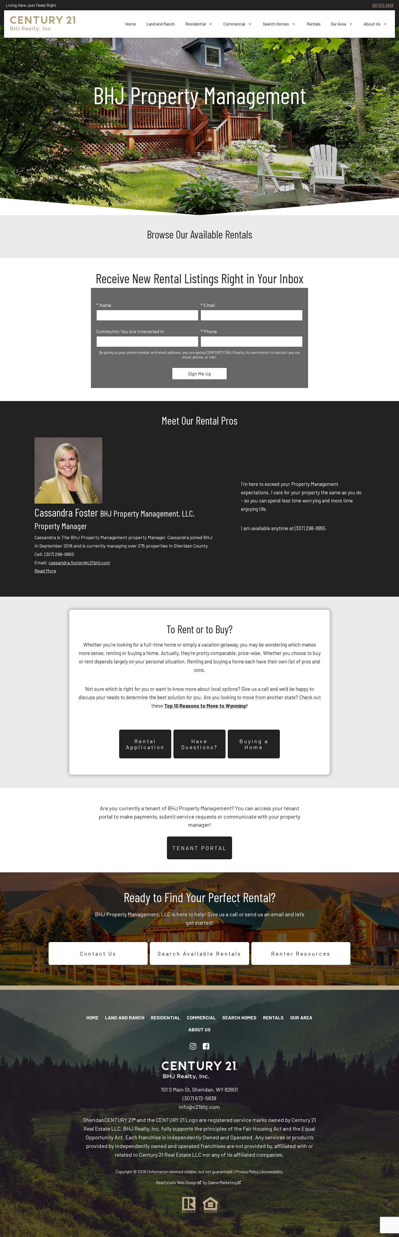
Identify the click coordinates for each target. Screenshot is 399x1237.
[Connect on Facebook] (206, 1046)
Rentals (314, 24)
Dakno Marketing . (225, 1182)
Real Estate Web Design (177, 1182)
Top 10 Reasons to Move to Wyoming (205, 706)
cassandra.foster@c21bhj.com (79, 562)
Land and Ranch (160, 24)
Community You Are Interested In (130, 331)
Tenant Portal (199, 848)
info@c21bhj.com (199, 1107)
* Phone (209, 331)
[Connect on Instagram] (193, 1046)
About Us (199, 1029)
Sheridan (93, 1120)
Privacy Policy (247, 1171)
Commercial (201, 1017)
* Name (103, 305)
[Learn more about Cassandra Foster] (68, 502)
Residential (165, 1017)
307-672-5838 (382, 5)
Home (130, 24)
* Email (208, 305)
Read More (45, 571)
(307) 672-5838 (199, 1098)
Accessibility (272, 1171)
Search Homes (239, 1017)
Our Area (301, 1017)
